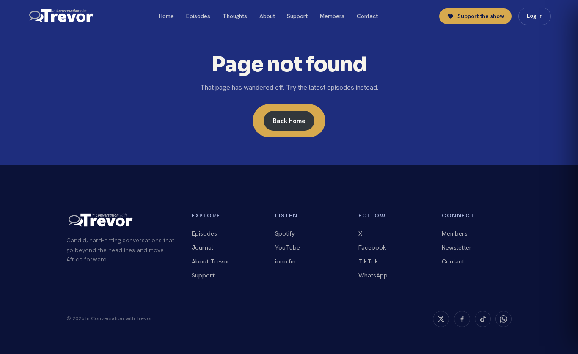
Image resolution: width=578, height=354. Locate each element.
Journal (202, 247)
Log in (535, 15)
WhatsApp (373, 275)
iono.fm (285, 261)
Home (166, 16)
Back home (289, 121)
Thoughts (235, 16)
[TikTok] (483, 319)
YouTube (287, 247)
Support (297, 16)
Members (332, 16)
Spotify (285, 233)
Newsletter (457, 247)
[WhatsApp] (503, 319)
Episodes (198, 16)
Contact (367, 16)
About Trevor (211, 261)
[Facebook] (462, 319)
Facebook (372, 247)
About (267, 16)
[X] (441, 319)
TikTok (368, 261)
